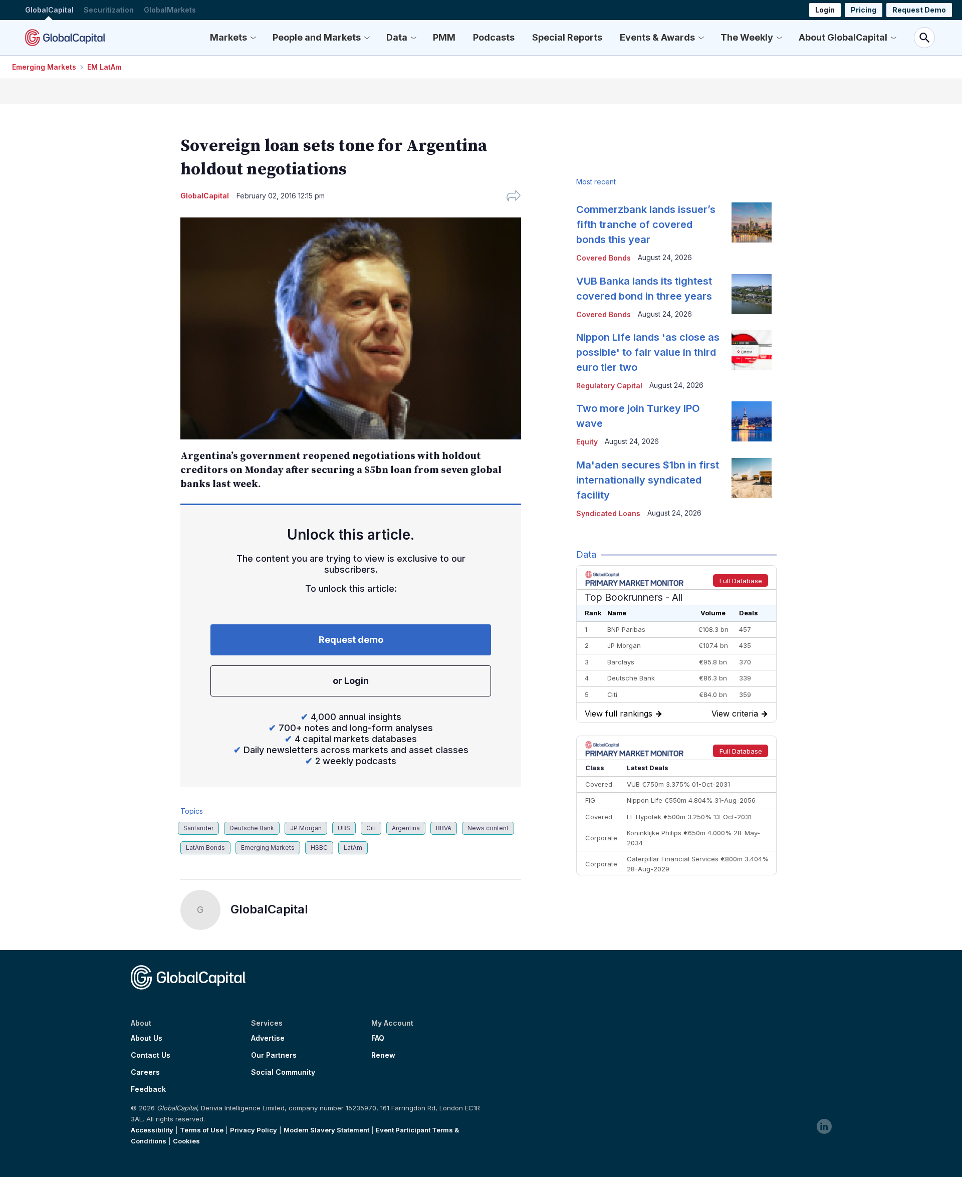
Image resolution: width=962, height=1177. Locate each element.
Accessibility (152, 1130)
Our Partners (274, 1055)
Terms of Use (201, 1130)
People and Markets (317, 37)
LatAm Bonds (205, 847)
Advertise (268, 1038)
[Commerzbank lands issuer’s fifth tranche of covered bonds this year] (752, 222)
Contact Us (150, 1055)
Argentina (406, 828)
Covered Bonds (603, 258)
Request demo (351, 639)
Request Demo (919, 10)
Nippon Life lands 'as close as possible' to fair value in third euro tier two (647, 352)
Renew (383, 1055)
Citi (371, 828)
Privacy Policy (253, 1130)
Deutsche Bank (251, 828)
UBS (344, 828)
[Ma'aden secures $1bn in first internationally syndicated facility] (752, 478)
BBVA (443, 828)
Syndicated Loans (608, 513)
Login (825, 10)
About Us (146, 1038)
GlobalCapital (49, 10)
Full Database (740, 581)
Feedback (148, 1089)
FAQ (377, 1038)
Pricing (863, 10)
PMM (444, 37)
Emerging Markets (44, 67)
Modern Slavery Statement (326, 1130)
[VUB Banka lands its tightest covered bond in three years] (752, 294)
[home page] (65, 37)
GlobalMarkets (170, 10)
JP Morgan (306, 828)
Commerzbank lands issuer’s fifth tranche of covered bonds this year (645, 224)
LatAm (353, 847)
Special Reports (567, 37)
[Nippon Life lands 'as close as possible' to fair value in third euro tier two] (752, 350)
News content (488, 828)
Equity (587, 441)
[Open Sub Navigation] (253, 37)
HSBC (319, 847)
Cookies (186, 1141)
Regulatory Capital (609, 385)
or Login (351, 680)
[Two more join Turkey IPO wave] (752, 421)
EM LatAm (104, 67)
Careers (145, 1072)
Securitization (109, 10)
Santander (198, 828)
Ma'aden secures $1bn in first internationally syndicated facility (647, 480)
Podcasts (494, 37)
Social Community (283, 1072)
